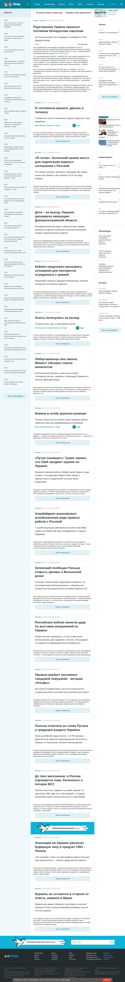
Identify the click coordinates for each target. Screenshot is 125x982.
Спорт (71, 953)
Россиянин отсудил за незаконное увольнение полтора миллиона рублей (14, 38)
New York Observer (61, 53)
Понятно (107, 980)
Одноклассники (108, 957)
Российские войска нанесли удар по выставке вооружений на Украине (60, 626)
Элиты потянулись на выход (57, 317)
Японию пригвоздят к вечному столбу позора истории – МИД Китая (109, 318)
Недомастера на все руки (108, 202)
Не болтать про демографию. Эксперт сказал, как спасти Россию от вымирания (14, 162)
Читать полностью (62, 141)
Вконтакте (106, 953)
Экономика (55, 957)
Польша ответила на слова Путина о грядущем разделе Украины (61, 728)
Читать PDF (111, 14)
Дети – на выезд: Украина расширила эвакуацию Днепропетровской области (56, 216)
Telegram (106, 959)
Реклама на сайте (91, 953)
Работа (71, 4)
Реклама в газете (91, 955)
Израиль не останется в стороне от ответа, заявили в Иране (62, 896)
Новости (62, 4)
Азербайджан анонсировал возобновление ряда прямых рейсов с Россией (57, 517)
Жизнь (80, 4)
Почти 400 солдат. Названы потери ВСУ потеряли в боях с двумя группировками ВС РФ (14, 239)
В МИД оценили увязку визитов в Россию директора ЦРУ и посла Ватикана (14, 149)
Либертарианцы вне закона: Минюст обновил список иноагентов (56, 363)
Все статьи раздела (15, 396)
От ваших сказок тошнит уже (49, 13)
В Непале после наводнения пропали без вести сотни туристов (109, 55)
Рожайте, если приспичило (78, 13)
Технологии (72, 959)
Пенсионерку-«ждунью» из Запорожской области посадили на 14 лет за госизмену (15, 336)
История (36, 959)
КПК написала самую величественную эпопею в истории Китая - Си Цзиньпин (109, 304)
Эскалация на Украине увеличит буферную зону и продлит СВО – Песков (60, 847)
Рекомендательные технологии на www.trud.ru (93, 958)
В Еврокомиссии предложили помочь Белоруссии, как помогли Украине (109, 190)
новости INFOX (103, 117)
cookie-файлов (65, 980)
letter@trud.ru (72, 977)
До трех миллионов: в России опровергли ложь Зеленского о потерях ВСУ (59, 780)
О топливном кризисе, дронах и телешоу (59, 110)
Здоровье (72, 955)
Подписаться (112, 942)
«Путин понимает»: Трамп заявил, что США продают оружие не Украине (61, 462)
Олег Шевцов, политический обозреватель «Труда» (51, 328)
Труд (78, 125)
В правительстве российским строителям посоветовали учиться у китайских (15, 99)
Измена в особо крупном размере (60, 413)
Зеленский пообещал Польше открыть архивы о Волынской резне (58, 572)
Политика (90, 4)
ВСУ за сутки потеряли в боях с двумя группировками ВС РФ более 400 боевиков (14, 264)
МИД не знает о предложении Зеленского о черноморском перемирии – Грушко (13, 124)
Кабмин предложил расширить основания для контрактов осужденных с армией (58, 270)
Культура (101, 4)
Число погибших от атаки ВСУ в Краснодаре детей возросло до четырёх (13, 214)
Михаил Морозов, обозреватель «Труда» (47, 125)
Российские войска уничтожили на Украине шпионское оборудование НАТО (14, 201)
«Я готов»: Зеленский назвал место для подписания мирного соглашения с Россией (62, 162)
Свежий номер (49, 4)
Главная (37, 4)
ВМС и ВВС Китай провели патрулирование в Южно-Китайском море (14, 323)
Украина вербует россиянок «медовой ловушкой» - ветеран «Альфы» (59, 678)
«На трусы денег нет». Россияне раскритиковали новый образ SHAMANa (13, 25)
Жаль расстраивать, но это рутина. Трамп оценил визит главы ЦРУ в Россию (14, 63)
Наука (71, 957)
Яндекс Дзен (107, 955)
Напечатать (84, 44)
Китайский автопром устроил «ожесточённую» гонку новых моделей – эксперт (13, 176)
